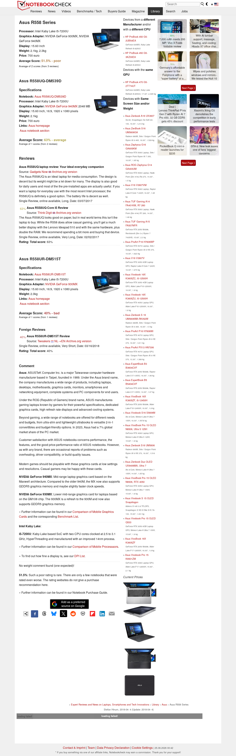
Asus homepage (39, 125)
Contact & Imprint (74, 747)
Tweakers (44, 341)
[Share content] (25, 613)
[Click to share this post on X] (63, 613)
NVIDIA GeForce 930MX (61, 284)
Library (155, 11)
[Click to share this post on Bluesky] (53, 613)
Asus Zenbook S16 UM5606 (140, 445)
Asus (164, 704)
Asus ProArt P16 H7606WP (139, 242)
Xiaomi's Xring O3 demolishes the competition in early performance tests (204, 116)
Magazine (138, 11)
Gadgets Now (39, 172)
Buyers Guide (117, 11)
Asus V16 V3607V (135, 258)
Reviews (36, 11)
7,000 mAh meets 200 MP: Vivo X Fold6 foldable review (172, 42)
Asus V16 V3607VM (136, 185)
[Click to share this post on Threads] (44, 613)
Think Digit (45, 212)
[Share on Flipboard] (92, 613)
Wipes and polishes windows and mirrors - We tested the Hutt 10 (204, 75)
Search (170, 11)
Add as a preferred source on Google (73, 604)
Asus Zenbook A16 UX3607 (139, 116)
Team (91, 747)
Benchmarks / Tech (89, 11)
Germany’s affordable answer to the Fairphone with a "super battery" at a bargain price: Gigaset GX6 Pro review (172, 73)
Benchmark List (68, 516)
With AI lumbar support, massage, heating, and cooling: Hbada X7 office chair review (204, 41)
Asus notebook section (34, 130)
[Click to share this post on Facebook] (34, 613)
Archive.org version (64, 172)
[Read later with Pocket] (82, 613)
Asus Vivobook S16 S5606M (140, 412)
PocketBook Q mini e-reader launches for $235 (172, 149)
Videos (66, 11)
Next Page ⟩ (188, 88)
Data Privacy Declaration (113, 747)
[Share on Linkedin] (102, 613)
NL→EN (59, 341)
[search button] (202, 4)
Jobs (184, 11)
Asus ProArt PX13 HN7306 (139, 347)
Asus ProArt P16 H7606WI (139, 331)
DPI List (79, 556)
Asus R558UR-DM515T (50, 274)
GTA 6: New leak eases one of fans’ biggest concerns (204, 149)
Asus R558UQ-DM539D (50, 96)
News (51, 11)
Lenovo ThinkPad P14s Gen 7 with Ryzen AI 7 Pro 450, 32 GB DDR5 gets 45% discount (172, 116)
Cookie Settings (142, 747)
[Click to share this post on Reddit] (73, 613)
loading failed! (25, 716)
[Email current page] (111, 613)
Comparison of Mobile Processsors (95, 546)
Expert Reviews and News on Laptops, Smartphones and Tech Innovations (110, 704)
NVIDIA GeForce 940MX (61, 106)
